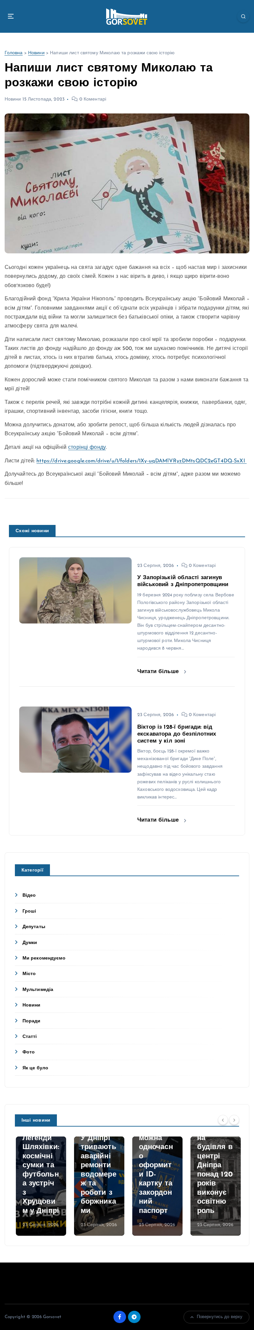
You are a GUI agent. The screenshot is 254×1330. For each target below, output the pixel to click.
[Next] (234, 1120)
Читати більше (159, 671)
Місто (29, 974)
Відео (29, 895)
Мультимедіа (38, 990)
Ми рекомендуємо (43, 958)
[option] (40, 1186)
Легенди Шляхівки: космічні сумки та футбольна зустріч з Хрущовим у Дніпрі (39, 1175)
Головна (14, 53)
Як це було (35, 1068)
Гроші (29, 911)
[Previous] (223, 1120)
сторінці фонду (87, 447)
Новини (36, 53)
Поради (31, 1021)
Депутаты (33, 927)
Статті (29, 1037)
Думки (29, 943)
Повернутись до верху (220, 1317)
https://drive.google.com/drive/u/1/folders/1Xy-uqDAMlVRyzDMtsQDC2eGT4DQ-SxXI (141, 461)
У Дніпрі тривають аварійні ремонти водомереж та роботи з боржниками (97, 1175)
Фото (28, 1052)
